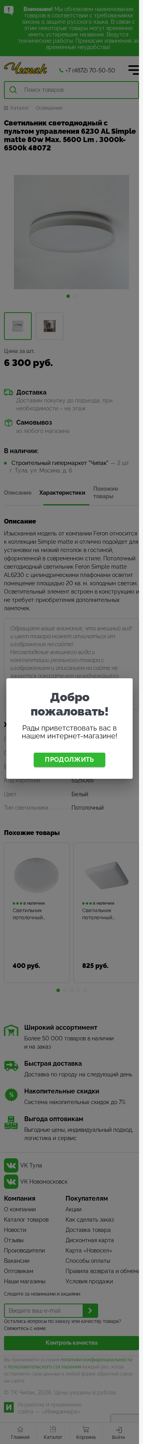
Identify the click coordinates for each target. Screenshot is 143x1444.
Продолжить (69, 759)
